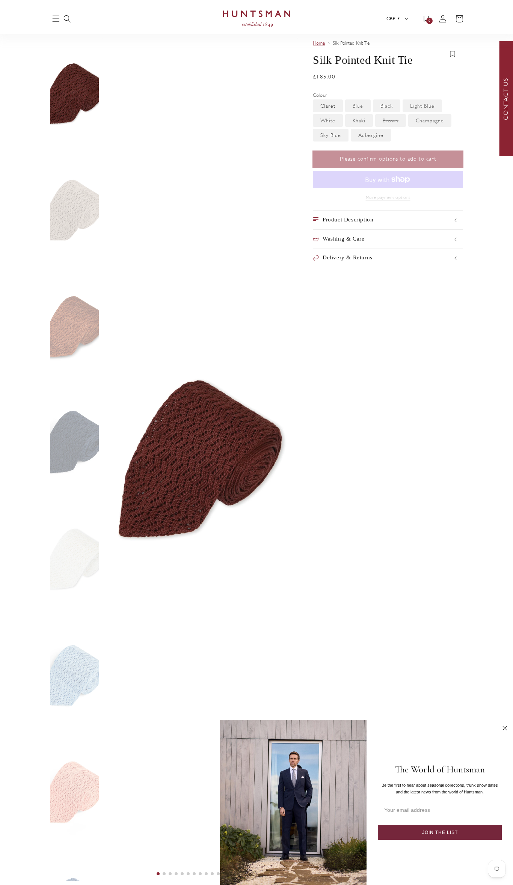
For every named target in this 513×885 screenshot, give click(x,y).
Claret (331, 107)
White (331, 122)
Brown (394, 122)
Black (390, 107)
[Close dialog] (504, 728)
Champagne (433, 122)
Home (319, 43)
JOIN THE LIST (440, 832)
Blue (362, 107)
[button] (67, 19)
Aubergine (374, 136)
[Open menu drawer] (56, 19)
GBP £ (393, 18)
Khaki (363, 122)
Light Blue (426, 107)
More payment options (388, 197)
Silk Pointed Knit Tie (351, 43)
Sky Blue (334, 136)
